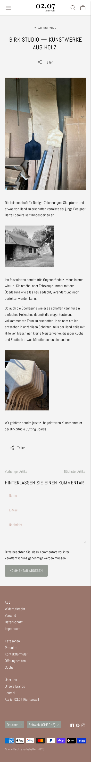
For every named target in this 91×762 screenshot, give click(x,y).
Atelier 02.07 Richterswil (22, 699)
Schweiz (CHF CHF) (42, 724)
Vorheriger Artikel (16, 471)
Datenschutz (14, 622)
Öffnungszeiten (15, 660)
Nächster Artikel (75, 471)
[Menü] (8, 7)
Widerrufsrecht (15, 609)
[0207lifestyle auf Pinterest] (78, 726)
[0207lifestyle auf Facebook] (72, 726)
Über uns (11, 679)
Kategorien (12, 641)
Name (13, 490)
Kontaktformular (16, 654)
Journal (10, 692)
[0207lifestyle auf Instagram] (83, 726)
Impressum (12, 628)
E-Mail (13, 504)
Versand (10, 615)
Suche (9, 667)
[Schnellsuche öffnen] (73, 7)
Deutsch (12, 724)
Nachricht (16, 519)
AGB (7, 602)
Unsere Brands (15, 686)
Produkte (11, 647)
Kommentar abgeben (26, 570)
